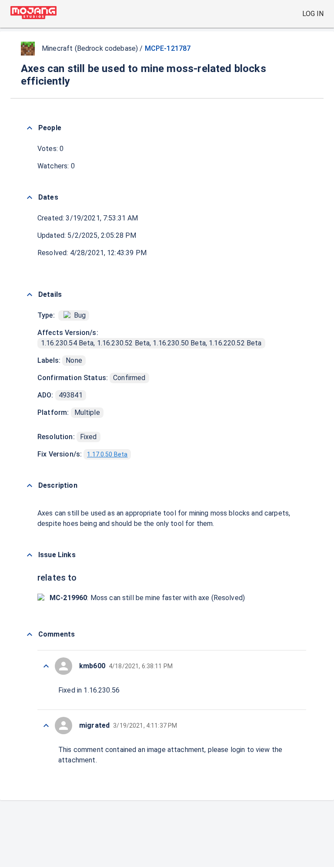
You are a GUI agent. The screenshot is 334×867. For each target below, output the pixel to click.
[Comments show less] (29, 634)
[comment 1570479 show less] (46, 666)
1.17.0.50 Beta (107, 454)
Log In (313, 14)
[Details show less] (29, 294)
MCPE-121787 (168, 48)
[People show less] (29, 128)
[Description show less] (29, 485)
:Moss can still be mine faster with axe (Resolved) (147, 598)
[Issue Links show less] (29, 555)
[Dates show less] (29, 197)
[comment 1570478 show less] (46, 725)
